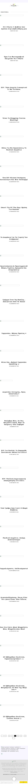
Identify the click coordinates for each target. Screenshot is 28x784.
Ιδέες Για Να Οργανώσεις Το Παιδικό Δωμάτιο (14, 149)
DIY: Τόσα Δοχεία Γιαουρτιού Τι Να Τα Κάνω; (14, 88)
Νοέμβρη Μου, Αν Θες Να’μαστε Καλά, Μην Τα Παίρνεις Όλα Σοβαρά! (14, 422)
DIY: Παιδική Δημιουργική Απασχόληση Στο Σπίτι (14, 479)
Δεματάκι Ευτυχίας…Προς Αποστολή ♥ (14, 393)
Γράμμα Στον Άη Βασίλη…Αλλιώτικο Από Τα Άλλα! (14, 301)
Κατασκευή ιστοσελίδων (9, 774)
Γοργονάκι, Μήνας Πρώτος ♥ (14, 333)
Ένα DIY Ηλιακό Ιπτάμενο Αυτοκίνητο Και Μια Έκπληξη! (14, 178)
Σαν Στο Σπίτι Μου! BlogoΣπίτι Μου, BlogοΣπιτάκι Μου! (14, 628)
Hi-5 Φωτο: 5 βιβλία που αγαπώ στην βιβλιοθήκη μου (14, 28)
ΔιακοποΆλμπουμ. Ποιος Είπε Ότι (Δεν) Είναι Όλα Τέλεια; (14, 598)
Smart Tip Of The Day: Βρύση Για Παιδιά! (14, 208)
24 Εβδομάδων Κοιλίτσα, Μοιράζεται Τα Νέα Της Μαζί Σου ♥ (14, 687)
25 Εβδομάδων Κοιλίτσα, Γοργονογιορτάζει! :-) (14, 658)
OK (23, 782)
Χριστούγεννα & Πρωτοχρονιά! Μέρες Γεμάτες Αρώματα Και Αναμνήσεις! (14, 268)
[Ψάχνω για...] (27, 1)
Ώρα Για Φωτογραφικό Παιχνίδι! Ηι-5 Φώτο (14, 57)
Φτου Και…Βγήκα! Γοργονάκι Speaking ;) (14, 363)
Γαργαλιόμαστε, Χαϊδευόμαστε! (14, 568)
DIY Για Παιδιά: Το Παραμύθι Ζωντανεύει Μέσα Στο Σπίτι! (14, 451)
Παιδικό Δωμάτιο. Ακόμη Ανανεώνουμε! (14, 539)
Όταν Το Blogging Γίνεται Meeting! (14, 119)
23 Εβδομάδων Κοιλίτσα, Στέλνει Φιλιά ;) (14, 717)
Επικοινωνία (14, 772)
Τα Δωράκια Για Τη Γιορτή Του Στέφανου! (14, 238)
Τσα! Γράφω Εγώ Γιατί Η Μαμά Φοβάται (14, 509)
